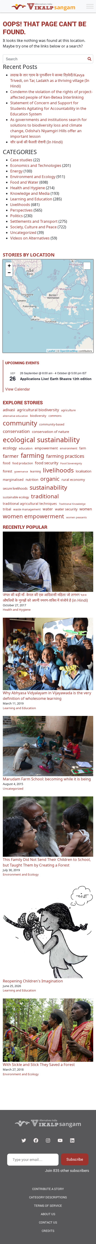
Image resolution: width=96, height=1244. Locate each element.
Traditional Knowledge (72, 504)
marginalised (13, 479)
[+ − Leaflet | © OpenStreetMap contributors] (48, 306)
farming (32, 455)
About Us (48, 1214)
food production (22, 463)
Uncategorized (23, 232)
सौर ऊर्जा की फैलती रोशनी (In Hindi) (36, 142)
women (85, 509)
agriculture (68, 410)
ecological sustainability (41, 439)
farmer (11, 456)
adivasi (9, 409)
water (48, 509)
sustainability (48, 487)
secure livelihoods (15, 488)
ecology (10, 448)
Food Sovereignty (71, 463)
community (20, 422)
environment (68, 448)
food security (46, 462)
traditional (45, 496)
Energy (16, 171)
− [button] (9, 273)
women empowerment (33, 516)
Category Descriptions (48, 1197)
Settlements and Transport (34, 221)
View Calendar (17, 389)
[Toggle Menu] (90, 6)
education (26, 448)
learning (35, 471)
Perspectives (21, 210)
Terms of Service (48, 1205)
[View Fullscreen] (86, 265)
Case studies (21, 159)
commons (55, 416)
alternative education (15, 416)
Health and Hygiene (27, 187)
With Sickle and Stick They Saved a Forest (39, 1064)
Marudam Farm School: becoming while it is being (47, 779)
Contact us (48, 1222)
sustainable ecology (16, 497)
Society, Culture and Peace (33, 226)
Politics (16, 215)
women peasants (76, 517)
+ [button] (9, 266)
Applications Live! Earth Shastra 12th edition (56, 378)
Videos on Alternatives (30, 238)
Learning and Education (31, 199)
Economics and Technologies (35, 165)
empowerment (46, 448)
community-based (51, 424)
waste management (27, 509)
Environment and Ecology (32, 176)
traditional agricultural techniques (30, 503)
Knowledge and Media (30, 193)
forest (7, 471)
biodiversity (38, 416)
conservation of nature (50, 431)
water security (66, 509)
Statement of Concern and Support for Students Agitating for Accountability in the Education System (48, 108)
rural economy (73, 479)
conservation (16, 431)
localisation (83, 471)
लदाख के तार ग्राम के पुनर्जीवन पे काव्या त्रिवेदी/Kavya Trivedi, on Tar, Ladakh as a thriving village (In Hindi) (49, 80)
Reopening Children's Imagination (33, 981)
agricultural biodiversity (38, 409)
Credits (48, 1231)
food (6, 463)
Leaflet (51, 351)
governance (21, 471)
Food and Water (24, 182)
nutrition (32, 480)
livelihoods (58, 470)
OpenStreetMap (69, 351)
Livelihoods (20, 204)
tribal (7, 509)
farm (82, 448)
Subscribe (74, 1159)
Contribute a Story (48, 1189)
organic (49, 478)
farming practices (65, 456)
